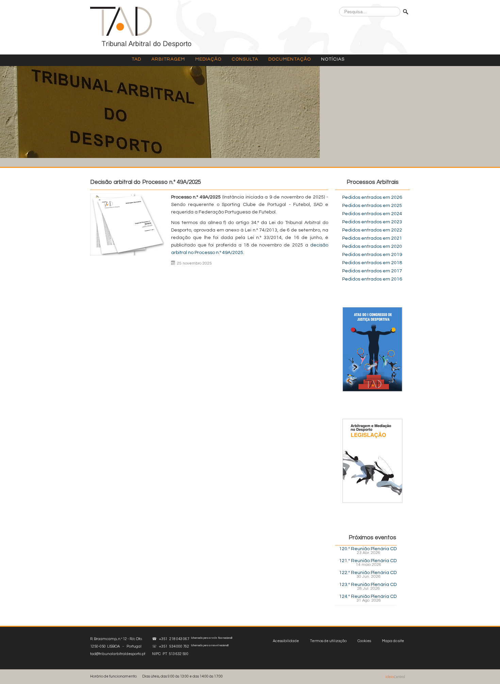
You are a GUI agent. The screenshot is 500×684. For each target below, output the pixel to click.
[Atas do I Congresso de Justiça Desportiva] (372, 349)
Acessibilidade (286, 641)
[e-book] (372, 460)
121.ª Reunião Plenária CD (368, 560)
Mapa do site (393, 641)
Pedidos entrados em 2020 (372, 246)
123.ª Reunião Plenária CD (368, 584)
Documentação (289, 59)
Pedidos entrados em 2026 (372, 197)
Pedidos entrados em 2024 (372, 213)
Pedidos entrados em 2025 (372, 205)
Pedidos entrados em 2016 (372, 279)
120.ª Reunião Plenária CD (368, 548)
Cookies (364, 641)
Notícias (333, 59)
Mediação (208, 59)
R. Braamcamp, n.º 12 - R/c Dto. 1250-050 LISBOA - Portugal (117, 646)
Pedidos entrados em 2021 (372, 238)
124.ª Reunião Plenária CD (368, 596)
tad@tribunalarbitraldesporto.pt (117, 654)
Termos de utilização (328, 641)
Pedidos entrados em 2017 (372, 271)
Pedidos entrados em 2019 (372, 254)
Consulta (245, 59)
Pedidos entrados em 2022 (372, 230)
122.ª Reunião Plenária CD (368, 572)
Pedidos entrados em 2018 (372, 262)
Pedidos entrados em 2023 (372, 222)
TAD (136, 59)
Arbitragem (168, 59)
